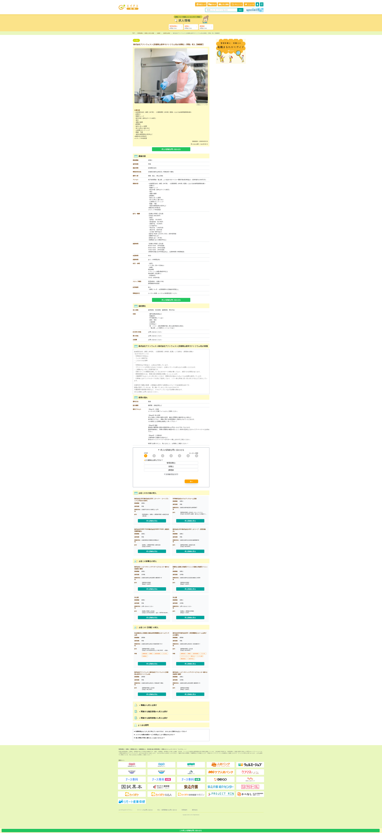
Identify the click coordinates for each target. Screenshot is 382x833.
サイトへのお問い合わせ (145, 810)
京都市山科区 (166, 33)
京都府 (158, 33)
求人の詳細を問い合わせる (171, 149)
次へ (191, 481)
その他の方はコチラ (172, 474)
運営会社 (195, 810)
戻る (136, 40)
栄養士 (171, 466)
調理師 (171, 470)
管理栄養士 (171, 463)
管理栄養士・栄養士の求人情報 (145, 33)
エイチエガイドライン (126, 810)
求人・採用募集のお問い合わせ (167, 810)
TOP (133, 33)
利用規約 (184, 810)
